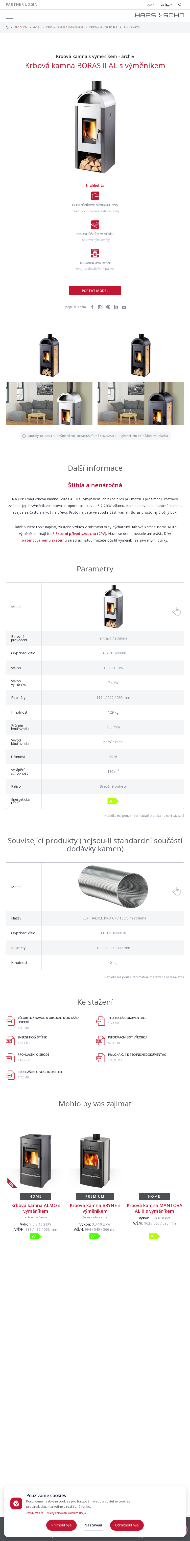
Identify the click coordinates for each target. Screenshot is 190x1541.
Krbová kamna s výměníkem (64, 27)
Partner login (22, 4)
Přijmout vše (61, 1525)
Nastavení (93, 1525)
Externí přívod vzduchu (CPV (80, 533)
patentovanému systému (44, 540)
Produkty (21, 27)
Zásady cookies (34, 1513)
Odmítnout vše (127, 1525)
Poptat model (95, 290)
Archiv (36, 27)
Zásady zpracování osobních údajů (66, 1513)
